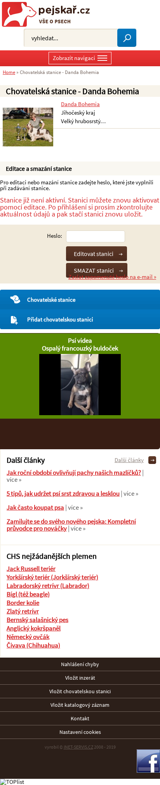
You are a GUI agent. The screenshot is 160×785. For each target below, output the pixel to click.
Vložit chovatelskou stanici (80, 691)
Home (9, 72)
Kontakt (80, 718)
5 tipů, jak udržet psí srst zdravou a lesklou (63, 493)
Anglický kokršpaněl (34, 628)
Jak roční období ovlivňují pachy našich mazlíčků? (74, 472)
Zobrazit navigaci (74, 58)
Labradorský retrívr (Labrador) (48, 585)
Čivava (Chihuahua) (33, 645)
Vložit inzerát (80, 677)
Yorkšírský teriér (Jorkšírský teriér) (52, 577)
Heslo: (54, 235)
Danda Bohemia (80, 104)
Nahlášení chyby (80, 664)
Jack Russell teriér (31, 568)
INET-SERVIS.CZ (78, 747)
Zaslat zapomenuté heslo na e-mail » (112, 276)
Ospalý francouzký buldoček (80, 348)
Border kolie (23, 602)
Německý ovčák (28, 636)
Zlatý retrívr (23, 611)
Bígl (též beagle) (28, 594)
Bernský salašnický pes (37, 619)
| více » (129, 493)
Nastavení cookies (80, 731)
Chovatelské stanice (51, 299)
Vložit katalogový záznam (80, 704)
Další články (129, 460)
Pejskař (49, 14)
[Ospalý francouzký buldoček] (80, 413)
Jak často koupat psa (35, 507)
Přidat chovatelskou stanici (60, 319)
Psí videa (80, 340)
